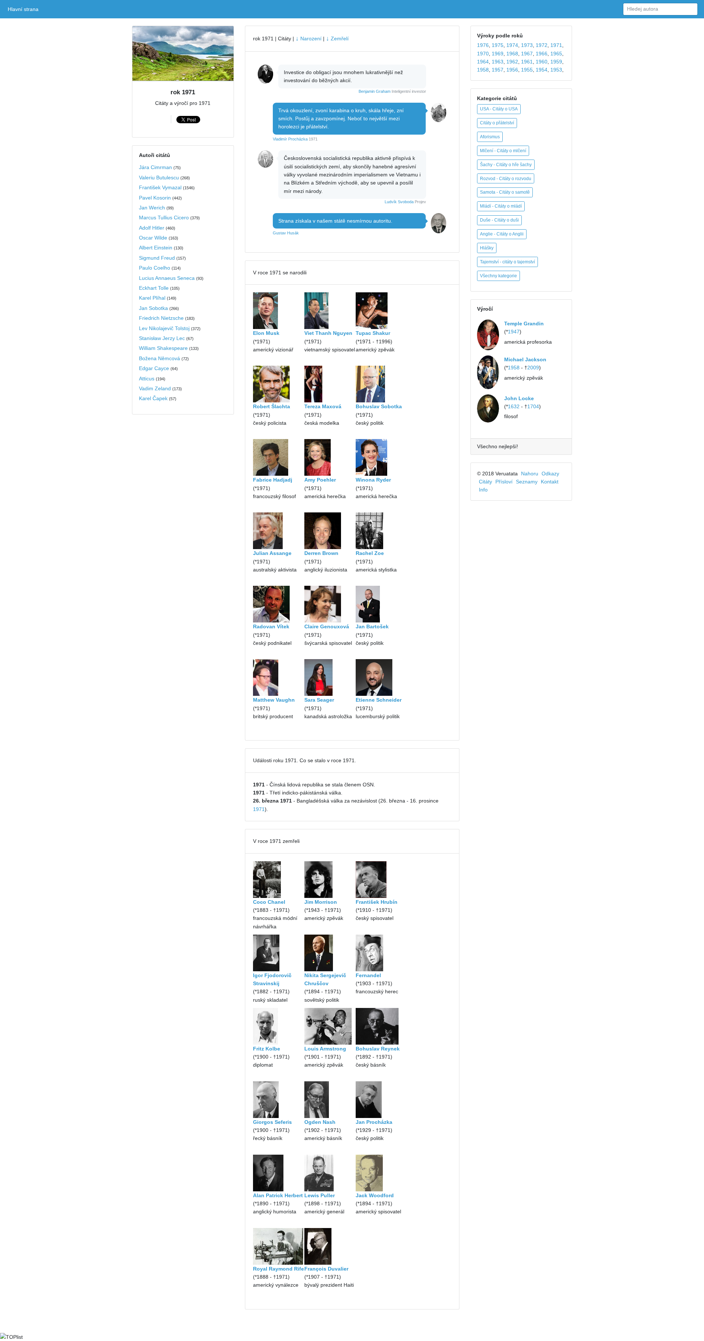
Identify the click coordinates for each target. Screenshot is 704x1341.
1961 (527, 62)
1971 (259, 809)
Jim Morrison (320, 902)
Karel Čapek (153, 398)
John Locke (519, 398)
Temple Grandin (524, 323)
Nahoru (529, 473)
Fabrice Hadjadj (272, 480)
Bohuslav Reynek (378, 1049)
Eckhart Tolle (154, 288)
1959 (556, 62)
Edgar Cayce (154, 368)
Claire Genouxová (326, 626)
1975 (497, 45)
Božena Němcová (159, 358)
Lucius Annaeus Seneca (167, 278)
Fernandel (368, 975)
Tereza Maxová (322, 406)
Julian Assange (272, 553)
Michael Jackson (525, 359)
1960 (541, 62)
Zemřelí (337, 38)
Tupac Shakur (373, 333)
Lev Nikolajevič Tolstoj (164, 328)
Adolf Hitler (151, 228)
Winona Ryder (373, 480)
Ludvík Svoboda (399, 202)
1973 (527, 45)
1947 (514, 332)
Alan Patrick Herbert (278, 1195)
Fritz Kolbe (266, 1049)
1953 (556, 70)
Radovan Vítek (271, 626)
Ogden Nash (320, 1122)
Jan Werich (152, 208)
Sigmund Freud (157, 258)
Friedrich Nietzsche (161, 318)
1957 (497, 70)
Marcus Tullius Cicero (164, 217)
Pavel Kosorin (155, 198)
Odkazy (550, 473)
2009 (533, 367)
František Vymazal (160, 187)
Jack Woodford (375, 1195)
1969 (497, 53)
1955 (527, 70)
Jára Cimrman (155, 167)
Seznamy (527, 482)
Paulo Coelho (154, 268)
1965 (556, 53)
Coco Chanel (269, 902)
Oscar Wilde (153, 238)
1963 (497, 62)
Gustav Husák (286, 233)
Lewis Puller (319, 1195)
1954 (541, 70)
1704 (533, 406)
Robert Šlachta (271, 406)
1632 (514, 406)
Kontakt (549, 482)
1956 (512, 70)
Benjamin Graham (374, 91)
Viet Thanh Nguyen (328, 333)
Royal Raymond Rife (278, 1269)
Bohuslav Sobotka (379, 406)
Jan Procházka (374, 1122)
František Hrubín (376, 902)
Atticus (146, 378)
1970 (483, 53)
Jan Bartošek (372, 626)
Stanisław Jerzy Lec (162, 338)
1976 (483, 45)
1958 (483, 70)
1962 (512, 62)
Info (483, 490)
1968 (512, 53)
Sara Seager (319, 700)
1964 (483, 62)
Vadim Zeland (155, 388)
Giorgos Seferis (272, 1122)
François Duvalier (326, 1269)
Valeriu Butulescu (159, 177)
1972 (541, 45)
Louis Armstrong (325, 1049)
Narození (309, 38)
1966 (541, 53)
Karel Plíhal (152, 298)
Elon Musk (266, 333)
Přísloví (504, 482)
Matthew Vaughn (274, 700)
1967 (527, 53)
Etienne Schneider (379, 700)
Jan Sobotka (153, 308)
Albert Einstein (155, 248)
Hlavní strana (24, 9)
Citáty (485, 482)
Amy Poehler (320, 480)
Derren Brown (321, 553)
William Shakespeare (163, 348)
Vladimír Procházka (290, 139)
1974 (512, 45)
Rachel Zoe (370, 553)
